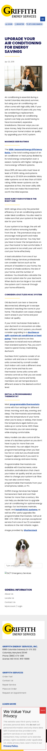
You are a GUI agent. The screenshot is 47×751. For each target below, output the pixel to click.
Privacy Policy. (10, 746)
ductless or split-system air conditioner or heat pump (23, 335)
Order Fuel (7, 676)
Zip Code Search (35, 24)
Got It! (43, 710)
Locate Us (9, 598)
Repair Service (9, 684)
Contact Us (10, 602)
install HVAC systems (26, 509)
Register (20, 24)
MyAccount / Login (13, 606)
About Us (9, 594)
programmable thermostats (24, 404)
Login (9, 24)
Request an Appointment (14, 692)
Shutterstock (30, 530)
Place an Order (9, 688)
